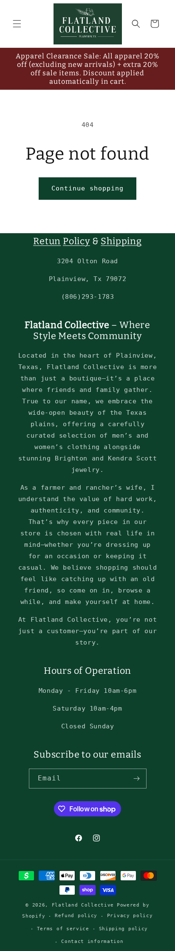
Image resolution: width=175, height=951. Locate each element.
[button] (17, 23)
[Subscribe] (136, 778)
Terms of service (63, 929)
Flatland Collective (83, 905)
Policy (76, 241)
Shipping (121, 241)
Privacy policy (130, 915)
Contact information (92, 941)
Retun (47, 241)
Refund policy (76, 915)
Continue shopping (87, 188)
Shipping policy (123, 929)
